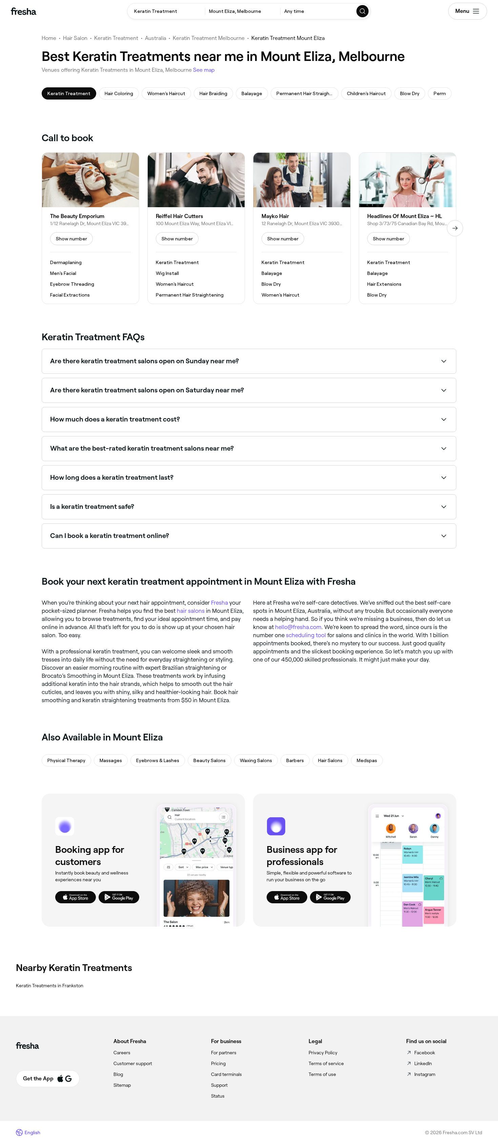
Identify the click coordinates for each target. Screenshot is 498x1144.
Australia (155, 38)
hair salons (191, 611)
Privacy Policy (323, 1052)
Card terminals (226, 1074)
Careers (121, 1052)
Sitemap (122, 1085)
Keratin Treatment (116, 38)
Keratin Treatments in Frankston (49, 985)
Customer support (132, 1063)
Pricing (218, 1063)
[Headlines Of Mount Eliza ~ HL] (407, 228)
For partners (223, 1052)
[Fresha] (23, 11)
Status (218, 1096)
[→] (455, 228)
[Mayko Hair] (301, 228)
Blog (118, 1074)
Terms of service (326, 1063)
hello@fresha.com (298, 627)
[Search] (363, 11)
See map (204, 70)
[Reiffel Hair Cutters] (196, 228)
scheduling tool (306, 635)
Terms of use (322, 1074)
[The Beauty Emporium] (90, 228)
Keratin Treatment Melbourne (209, 38)
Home (49, 38)
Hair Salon (75, 38)
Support (219, 1085)
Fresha (219, 603)
